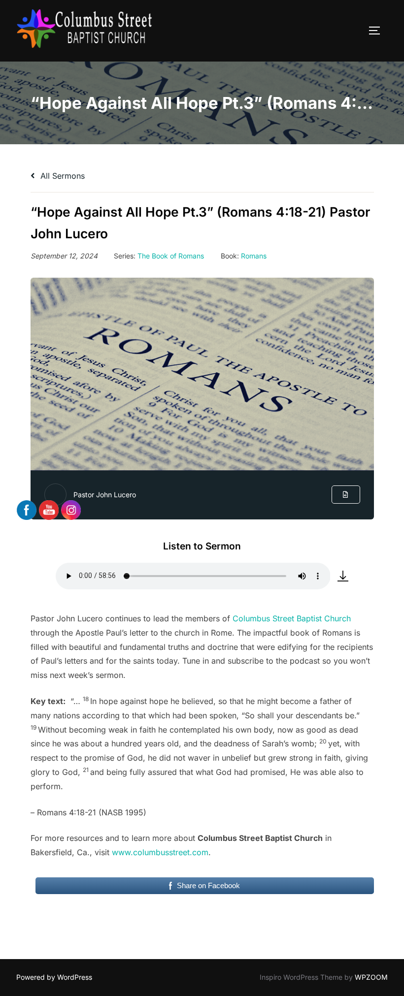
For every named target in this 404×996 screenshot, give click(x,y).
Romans (254, 256)
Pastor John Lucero (104, 494)
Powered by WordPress (54, 977)
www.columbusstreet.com (160, 852)
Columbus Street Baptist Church (292, 618)
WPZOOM (371, 977)
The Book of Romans (170, 256)
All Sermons (61, 176)
